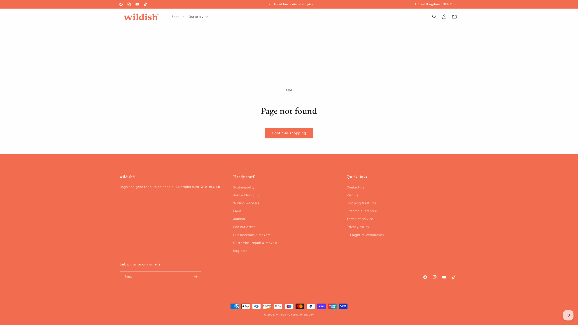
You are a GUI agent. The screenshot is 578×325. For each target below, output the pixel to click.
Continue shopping (289, 133)
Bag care (240, 251)
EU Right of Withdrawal (365, 235)
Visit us (352, 195)
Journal (239, 219)
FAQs (237, 211)
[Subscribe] (196, 276)
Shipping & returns (361, 203)
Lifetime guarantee (362, 211)
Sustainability (244, 187)
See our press (244, 227)
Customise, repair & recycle (255, 243)
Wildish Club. (210, 187)
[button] (177, 16)
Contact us (355, 187)
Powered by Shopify (300, 314)
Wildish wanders (246, 203)
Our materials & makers (251, 235)
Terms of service (360, 219)
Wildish (281, 314)
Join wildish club (246, 195)
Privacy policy (358, 227)
